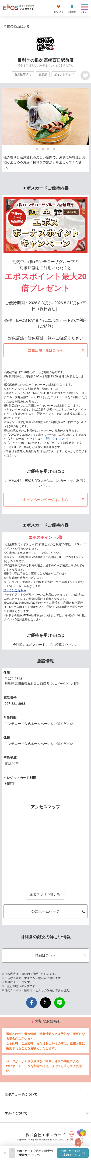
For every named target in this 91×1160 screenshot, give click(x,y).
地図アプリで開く (43, 895)
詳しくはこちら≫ (57, 438)
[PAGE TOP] (77, 1136)
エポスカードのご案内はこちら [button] (70, 1153)
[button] (52, 1153)
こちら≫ (53, 388)
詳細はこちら (45, 955)
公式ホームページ (46, 911)
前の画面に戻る (18, 26)
